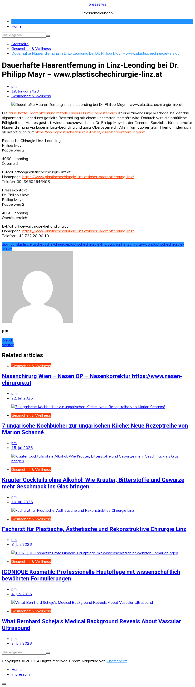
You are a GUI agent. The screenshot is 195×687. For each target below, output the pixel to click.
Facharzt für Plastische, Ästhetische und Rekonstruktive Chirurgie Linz (94, 529)
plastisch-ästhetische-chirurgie (42, 244)
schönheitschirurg (126, 244)
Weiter (8, 344)
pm (14, 86)
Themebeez (117, 660)
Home (16, 26)
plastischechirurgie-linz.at (89, 244)
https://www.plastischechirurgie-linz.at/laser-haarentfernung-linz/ (78, 176)
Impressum (20, 674)
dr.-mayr (9, 244)
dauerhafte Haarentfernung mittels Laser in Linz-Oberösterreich (63, 113)
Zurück (7, 340)
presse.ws (97, 4)
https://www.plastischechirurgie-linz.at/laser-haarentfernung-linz (90, 132)
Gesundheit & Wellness (31, 95)
